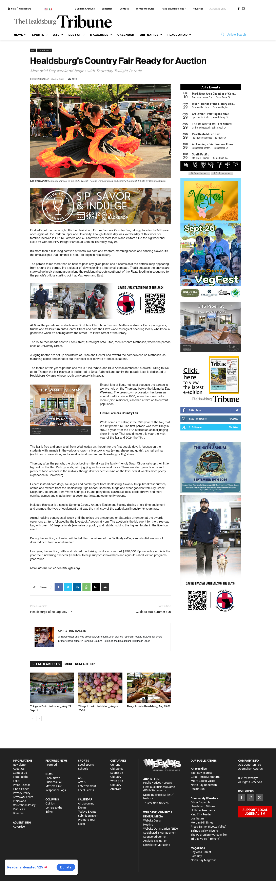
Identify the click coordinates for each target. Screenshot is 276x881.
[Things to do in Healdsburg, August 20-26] (100, 688)
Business (51, 782)
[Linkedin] (77, 587)
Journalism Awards (250, 768)
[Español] (51, 9)
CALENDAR (85, 799)
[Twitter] (68, 587)
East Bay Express (201, 772)
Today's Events (87, 811)
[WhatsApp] (86, 587)
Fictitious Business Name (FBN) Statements (159, 788)
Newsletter (19, 764)
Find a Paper (21, 789)
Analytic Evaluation (155, 840)
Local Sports (86, 764)
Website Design (152, 820)
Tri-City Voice (199, 838)
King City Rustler (201, 814)
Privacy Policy (21, 793)
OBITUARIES (118, 760)
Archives (115, 789)
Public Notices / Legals (157, 782)
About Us (18, 768)
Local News (52, 778)
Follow (233, 418)
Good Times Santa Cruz (205, 776)
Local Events (45, 50)
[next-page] (39, 718)
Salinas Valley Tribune (204, 830)
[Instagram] (243, 8)
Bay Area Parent (201, 852)
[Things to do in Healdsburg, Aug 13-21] (149, 688)
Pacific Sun (198, 789)
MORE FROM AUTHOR (79, 664)
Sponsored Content (155, 836)
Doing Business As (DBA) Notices (158, 796)
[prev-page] (32, 718)
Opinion (50, 803)
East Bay (196, 856)
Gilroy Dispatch (200, 802)
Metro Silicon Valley (203, 780)
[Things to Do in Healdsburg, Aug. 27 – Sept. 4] (52, 688)
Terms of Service (23, 797)
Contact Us (20, 772)
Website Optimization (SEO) (160, 828)
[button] (232, 34)
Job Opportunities (249, 764)
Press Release (21, 784)
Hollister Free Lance (203, 810)
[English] (46, 9)
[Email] (96, 587)
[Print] (105, 587)
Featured (51, 764)
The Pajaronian (200, 834)
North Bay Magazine (203, 860)
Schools (83, 768)
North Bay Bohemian (204, 784)
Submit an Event (88, 815)
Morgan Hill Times (202, 822)
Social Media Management (159, 832)
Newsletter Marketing (156, 844)
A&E (33, 50)
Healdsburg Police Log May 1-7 (51, 612)
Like (236, 410)
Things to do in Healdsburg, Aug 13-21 (148, 706)
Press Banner (199, 826)
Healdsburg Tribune (203, 806)
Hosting (148, 824)
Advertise (19, 826)
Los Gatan (197, 818)
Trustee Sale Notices (156, 803)
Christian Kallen (39, 79)
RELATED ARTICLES (46, 664)
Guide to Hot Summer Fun (153, 612)
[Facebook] (238, 8)
